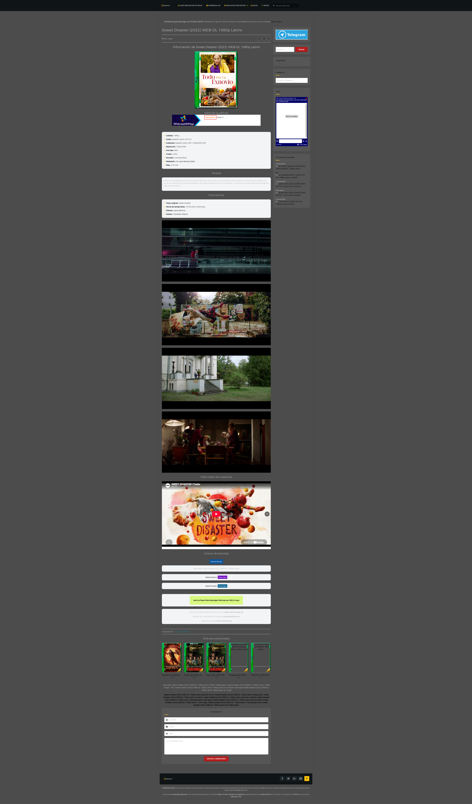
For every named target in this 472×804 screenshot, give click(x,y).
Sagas (255, 5)
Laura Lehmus (179, 210)
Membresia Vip (214, 5)
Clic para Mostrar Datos (185, 161)
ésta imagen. (276, 22)
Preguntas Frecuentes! (236, 5)
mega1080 (280, 61)
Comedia (177, 214)
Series (266, 5)
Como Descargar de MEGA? (190, 5)
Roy (277, 172)
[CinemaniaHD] (166, 3)
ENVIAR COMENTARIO (216, 759)
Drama (185, 214)
